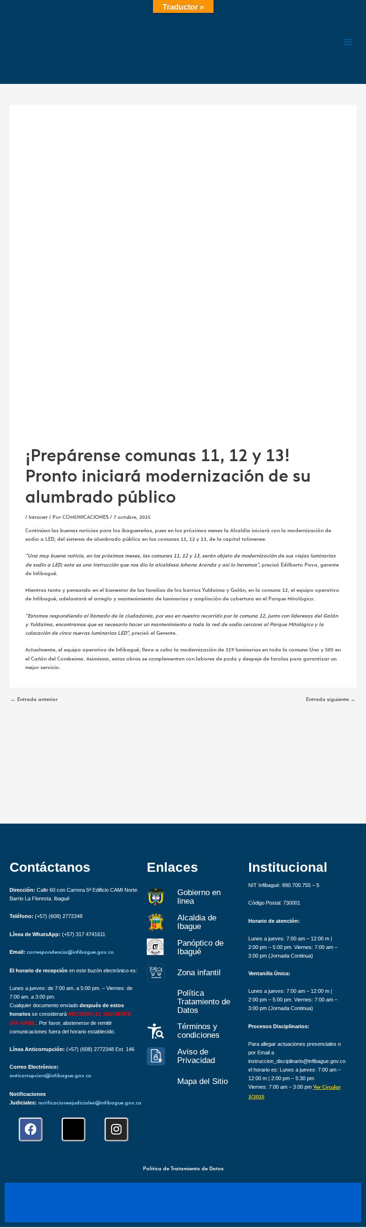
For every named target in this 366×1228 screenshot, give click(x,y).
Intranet (38, 517)
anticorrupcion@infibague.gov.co (51, 1076)
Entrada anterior (34, 700)
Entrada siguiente (331, 700)
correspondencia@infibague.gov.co (70, 952)
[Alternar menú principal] (347, 42)
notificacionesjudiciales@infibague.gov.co (90, 1103)
